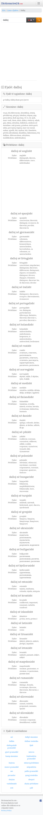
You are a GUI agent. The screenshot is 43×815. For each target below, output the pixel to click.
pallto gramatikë (31, 771)
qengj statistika (31, 775)
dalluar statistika (31, 741)
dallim (11, 741)
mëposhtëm (31, 767)
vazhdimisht (12, 784)
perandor (11, 775)
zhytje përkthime (31, 784)
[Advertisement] (21, 52)
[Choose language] (31, 19)
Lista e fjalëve (12, 10)
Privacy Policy (6, 810)
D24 (3, 10)
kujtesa (12, 763)
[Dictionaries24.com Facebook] (41, 800)
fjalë (31, 745)
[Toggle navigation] (39, 3)
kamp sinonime (12, 756)
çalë (31, 788)
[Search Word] (39, 19)
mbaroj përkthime (31, 763)
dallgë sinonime (31, 737)
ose (11, 771)
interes (31, 752)
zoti (11, 788)
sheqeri (31, 779)
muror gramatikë (12, 767)
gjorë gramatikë (11, 752)
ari (12, 737)
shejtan (12, 779)
